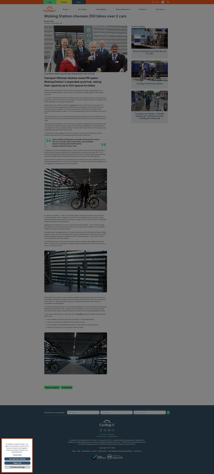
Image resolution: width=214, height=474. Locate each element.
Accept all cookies (17, 459)
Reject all (17, 463)
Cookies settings (17, 467)
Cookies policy (17, 455)
